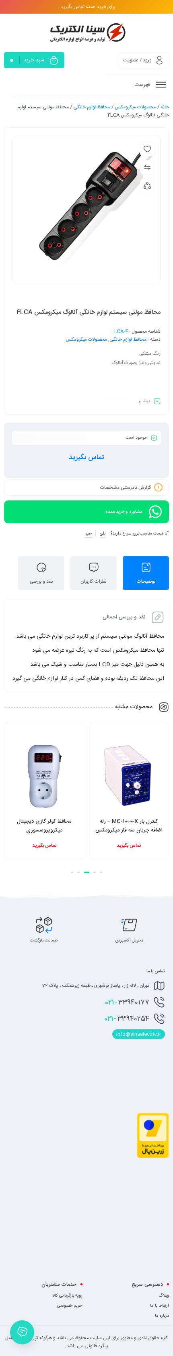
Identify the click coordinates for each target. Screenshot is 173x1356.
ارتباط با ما (159, 1305)
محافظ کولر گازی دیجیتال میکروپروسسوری (122, 826)
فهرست (143, 84)
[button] (101, 872)
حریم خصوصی (69, 1305)
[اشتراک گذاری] (147, 186)
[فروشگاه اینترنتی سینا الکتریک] (86, 32)
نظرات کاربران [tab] (93, 581)
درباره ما (162, 1315)
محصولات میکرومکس (135, 107)
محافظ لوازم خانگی (91, 107)
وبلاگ (164, 1295)
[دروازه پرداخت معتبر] (153, 1157)
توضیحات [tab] (145, 581)
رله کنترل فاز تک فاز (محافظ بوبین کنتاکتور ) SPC (38, 826)
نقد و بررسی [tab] (41, 581)
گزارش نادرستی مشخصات (125, 488)
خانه (165, 107)
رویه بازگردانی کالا (67, 1295)
